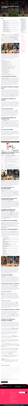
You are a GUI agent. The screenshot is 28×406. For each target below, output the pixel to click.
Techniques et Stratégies (4, 363)
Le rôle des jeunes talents (4, 63)
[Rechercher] (26, 392)
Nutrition (21, 1)
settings (18, 405)
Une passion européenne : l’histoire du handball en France (6, 386)
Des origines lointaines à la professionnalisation (7, 66)
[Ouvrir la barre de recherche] (16, 4)
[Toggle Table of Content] (18, 60)
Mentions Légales (3, 393)
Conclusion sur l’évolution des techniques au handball (7, 74)
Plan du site (2, 394)
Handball (17, 1)
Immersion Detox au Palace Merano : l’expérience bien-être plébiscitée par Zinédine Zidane (23, 51)
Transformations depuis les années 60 (6, 71)
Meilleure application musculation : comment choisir (23, 41)
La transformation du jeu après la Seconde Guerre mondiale (8, 67)
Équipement (24, 1)
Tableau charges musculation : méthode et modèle (23, 44)
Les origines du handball (4, 70)
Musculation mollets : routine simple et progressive (23, 38)
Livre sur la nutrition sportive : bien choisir (23, 47)
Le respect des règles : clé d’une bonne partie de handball (20, 386)
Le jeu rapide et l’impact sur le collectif (6, 73)
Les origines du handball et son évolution (6, 62)
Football (13, 1)
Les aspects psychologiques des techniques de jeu (7, 64)
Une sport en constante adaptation (6, 69)
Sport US (10, 1)
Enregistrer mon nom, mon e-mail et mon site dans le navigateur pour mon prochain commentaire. (10, 379)
